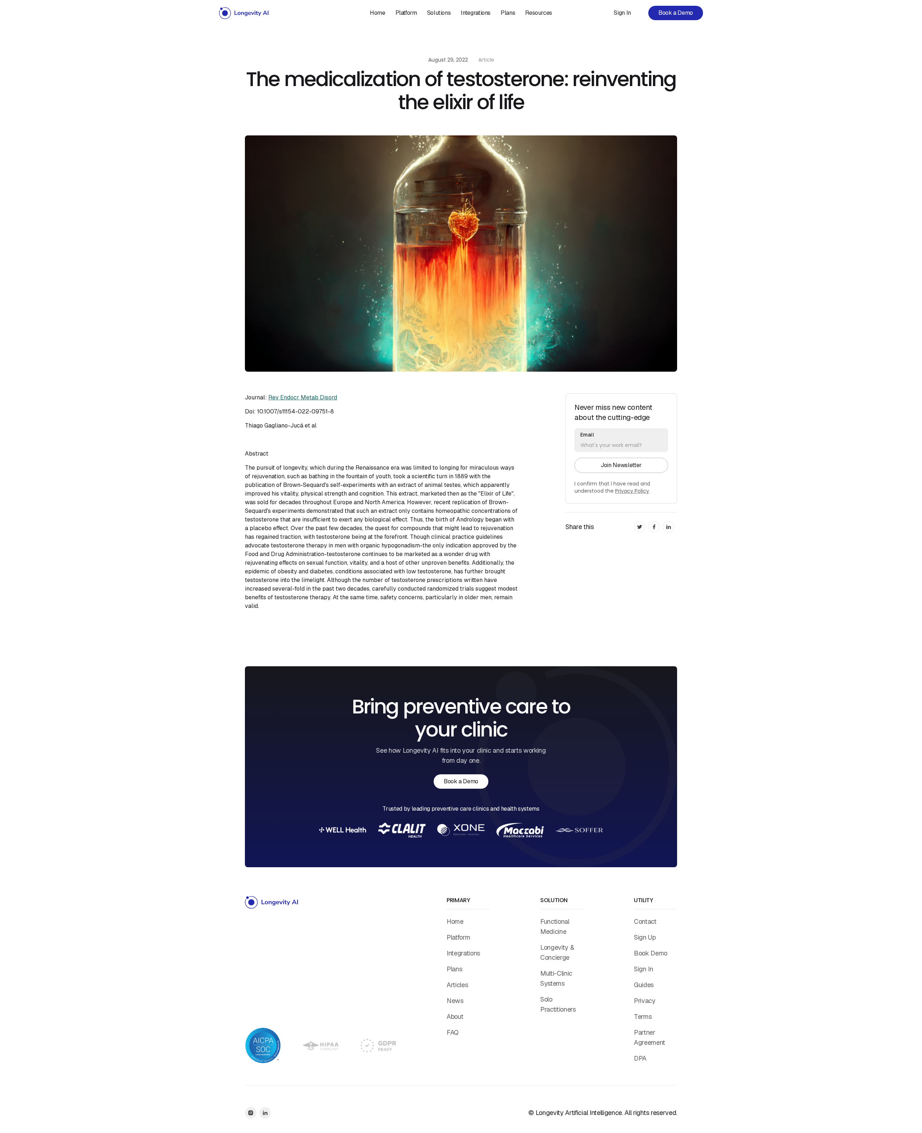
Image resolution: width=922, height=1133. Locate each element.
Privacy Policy (632, 490)
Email (587, 434)
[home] (244, 13)
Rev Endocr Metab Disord (302, 397)
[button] (439, 13)
